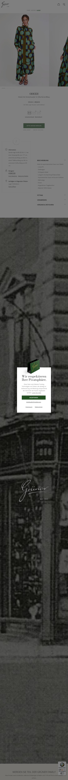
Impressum (29, 407)
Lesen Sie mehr (36, 393)
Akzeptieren (33, 397)
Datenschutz (38, 407)
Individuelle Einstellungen (33, 402)
